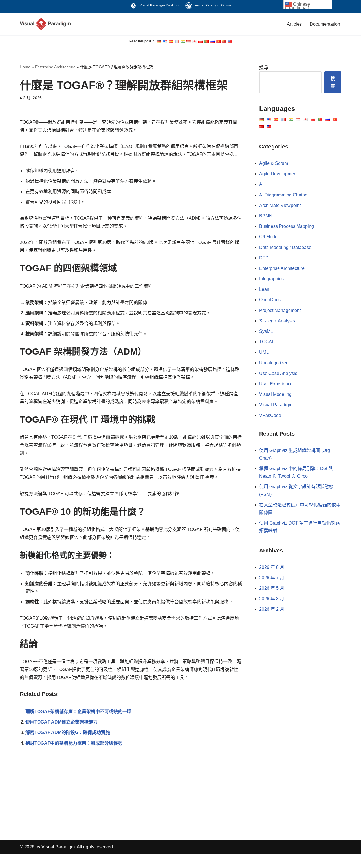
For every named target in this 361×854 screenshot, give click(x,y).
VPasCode (270, 415)
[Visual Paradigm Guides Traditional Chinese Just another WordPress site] (45, 24)
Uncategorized (274, 363)
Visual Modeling (275, 394)
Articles (294, 24)
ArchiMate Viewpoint (280, 205)
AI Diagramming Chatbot (284, 195)
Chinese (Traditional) (297, 5)
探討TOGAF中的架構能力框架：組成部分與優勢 (73, 743)
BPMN (265, 215)
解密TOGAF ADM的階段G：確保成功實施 (67, 732)
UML (264, 352)
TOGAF (267, 341)
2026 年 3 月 (271, 598)
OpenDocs (270, 299)
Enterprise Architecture (55, 67)
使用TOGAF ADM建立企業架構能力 (61, 722)
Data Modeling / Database (285, 247)
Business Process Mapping (286, 226)
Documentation (325, 24)
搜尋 (263, 67)
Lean (264, 289)
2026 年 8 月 (271, 567)
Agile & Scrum (273, 163)
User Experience (276, 383)
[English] (159, 41)
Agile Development (278, 173)
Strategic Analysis (277, 320)
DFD (264, 257)
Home (25, 67)
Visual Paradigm (275, 404)
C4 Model (269, 236)
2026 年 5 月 (271, 588)
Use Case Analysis (278, 373)
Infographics (271, 278)
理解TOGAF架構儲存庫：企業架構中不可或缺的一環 (78, 711)
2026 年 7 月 (271, 577)
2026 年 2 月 (271, 609)
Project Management (280, 310)
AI (261, 184)
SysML (266, 331)
